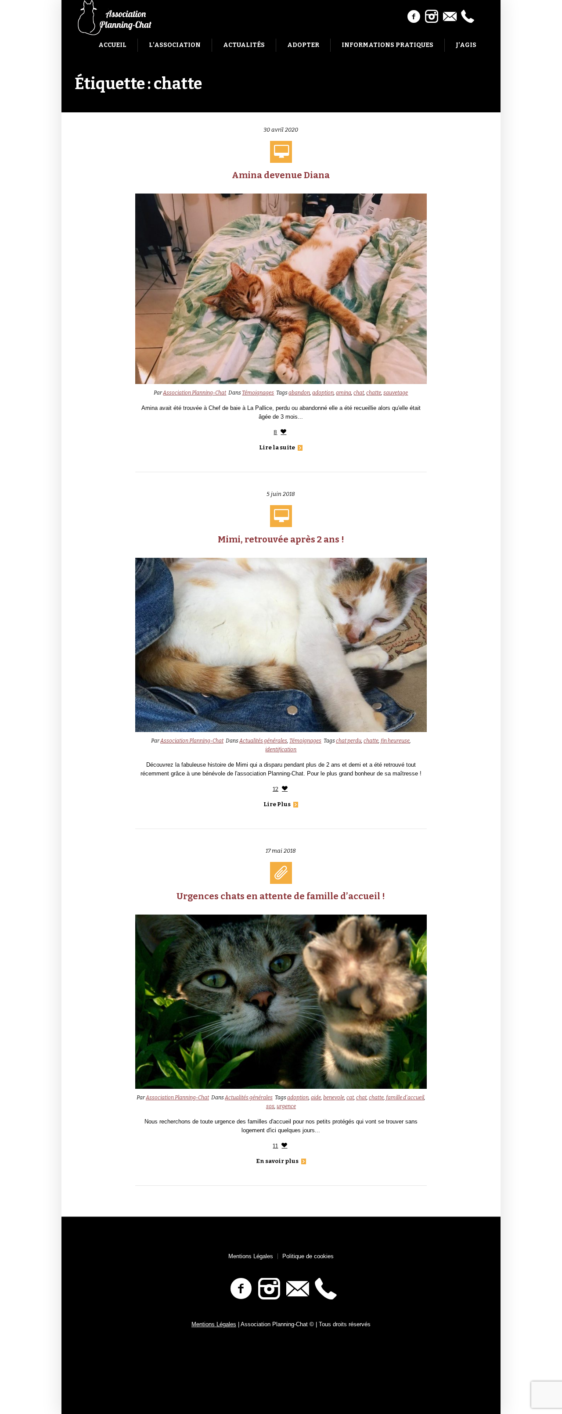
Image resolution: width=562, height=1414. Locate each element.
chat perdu (348, 741)
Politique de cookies (308, 1256)
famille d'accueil (405, 1098)
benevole (333, 1098)
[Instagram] (431, 16)
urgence (286, 1106)
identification (280, 749)
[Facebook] (413, 16)
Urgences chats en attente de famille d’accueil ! (281, 896)
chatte (373, 393)
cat (350, 1098)
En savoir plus (277, 1161)
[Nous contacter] (449, 16)
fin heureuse (395, 741)
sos (270, 1106)
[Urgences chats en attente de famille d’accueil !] (281, 1001)
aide (316, 1098)
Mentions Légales (250, 1256)
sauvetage (395, 393)
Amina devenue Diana (281, 175)
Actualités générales (263, 741)
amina (343, 393)
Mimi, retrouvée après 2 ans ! (281, 539)
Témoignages (258, 393)
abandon (299, 393)
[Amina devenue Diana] (281, 288)
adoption (323, 393)
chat (358, 393)
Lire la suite (277, 447)
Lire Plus (277, 804)
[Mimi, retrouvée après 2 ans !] (281, 644)
